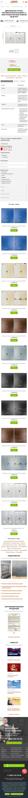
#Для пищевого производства (7, 550)
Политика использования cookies (14, 796)
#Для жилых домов (16, 543)
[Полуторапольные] (5, 148)
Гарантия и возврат (5, 757)
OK (7, 794)
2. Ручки (2, 186)
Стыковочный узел (5, 179)
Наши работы (4, 755)
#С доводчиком (19, 552)
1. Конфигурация (4, 143)
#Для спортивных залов (8, 544)
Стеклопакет (4, 171)
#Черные (9, 548)
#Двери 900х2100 (7, 543)
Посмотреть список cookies (17, 794)
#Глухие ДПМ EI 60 (10, 77)
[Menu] (2, 1)
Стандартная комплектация (6, 81)
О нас (2, 747)
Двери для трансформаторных (17, 755)
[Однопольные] (2, 148)
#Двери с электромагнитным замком (8, 75)
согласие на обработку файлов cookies (16, 786)
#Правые (16, 550)
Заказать (14, 230)
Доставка (16, 81)
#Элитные (23, 543)
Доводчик (3, 177)
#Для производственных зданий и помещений (14, 541)
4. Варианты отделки (5, 193)
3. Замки (2, 190)
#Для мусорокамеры (16, 548)
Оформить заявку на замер (14, 742)
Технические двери (15, 753)
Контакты (3, 753)
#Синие (15, 544)
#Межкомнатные (21, 544)
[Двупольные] (10, 148)
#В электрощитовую (10, 552)
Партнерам (3, 749)
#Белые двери (19, 77)
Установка (23, 81)
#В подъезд (24, 75)
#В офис (19, 75)
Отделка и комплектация (16, 757)
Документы (3, 751)
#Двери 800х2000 (23, 550)
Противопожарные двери (16, 747)
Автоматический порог (6, 181)
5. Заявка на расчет (5, 197)
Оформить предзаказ (14, 69)
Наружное (4, 155)
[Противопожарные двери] (14, 2)
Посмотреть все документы (14, 636)
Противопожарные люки (16, 749)
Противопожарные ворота (16, 751)
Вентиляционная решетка (7, 173)
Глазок (3, 175)
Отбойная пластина (5, 182)
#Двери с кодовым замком (12, 546)
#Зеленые (3, 546)
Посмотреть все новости (14, 714)
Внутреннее (5, 157)
